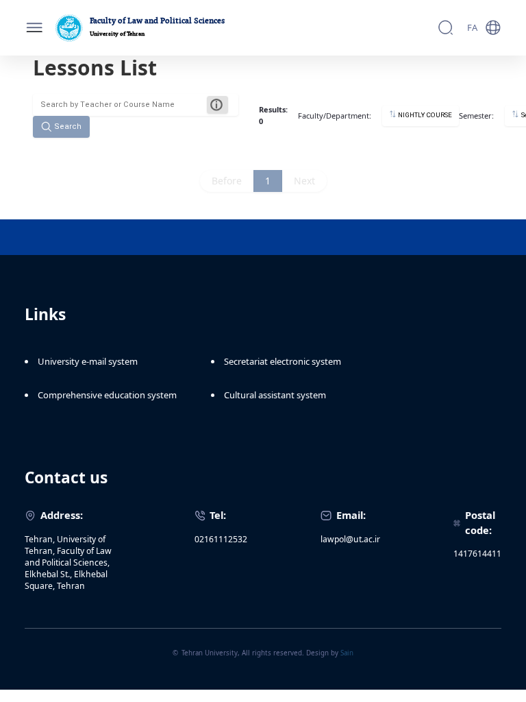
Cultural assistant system (275, 395)
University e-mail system (88, 361)
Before (227, 180)
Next (304, 180)
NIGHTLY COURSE (424, 115)
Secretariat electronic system (282, 361)
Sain (346, 653)
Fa (472, 27)
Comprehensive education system (107, 395)
